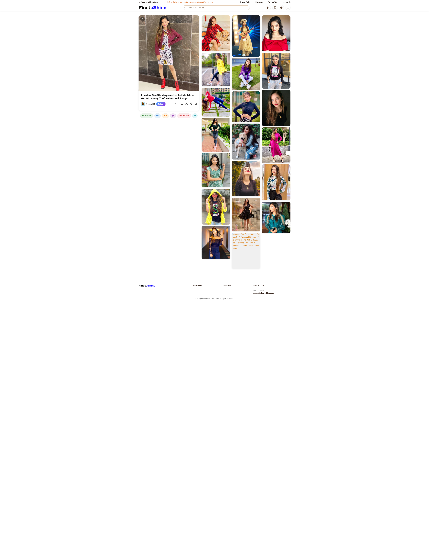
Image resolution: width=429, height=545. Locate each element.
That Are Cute (184, 115)
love (165, 115)
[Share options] (227, 17)
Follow (160, 104)
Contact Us (286, 2)
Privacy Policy (245, 2)
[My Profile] (288, 7)
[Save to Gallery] (227, 21)
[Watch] (274, 7)
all (195, 115)
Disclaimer (259, 2)
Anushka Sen (146, 115)
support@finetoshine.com (263, 293)
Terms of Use (273, 2)
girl (173, 115)
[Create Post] (281, 7)
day (157, 115)
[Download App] (268, 7)
